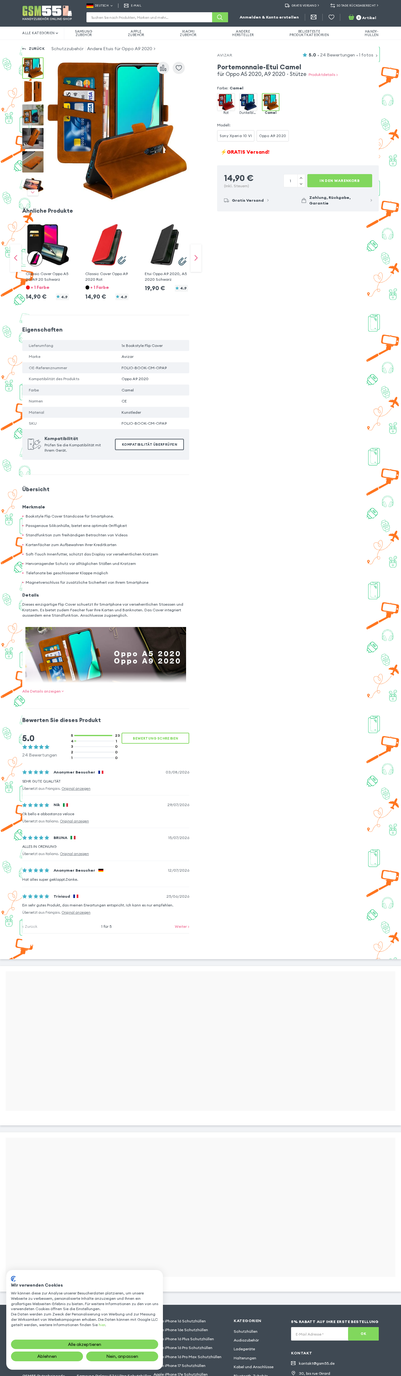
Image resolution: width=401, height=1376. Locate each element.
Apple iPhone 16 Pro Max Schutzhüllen (187, 1356)
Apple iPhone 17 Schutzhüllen (180, 1365)
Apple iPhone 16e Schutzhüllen (181, 1329)
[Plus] (301, 183)
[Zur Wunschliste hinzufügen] (179, 68)
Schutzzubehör (67, 48)
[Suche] (220, 17)
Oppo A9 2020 (272, 135)
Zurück (36, 48)
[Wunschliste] (331, 17)
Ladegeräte (244, 1349)
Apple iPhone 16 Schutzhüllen (180, 1321)
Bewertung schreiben (155, 738)
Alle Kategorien (38, 33)
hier (102, 1324)
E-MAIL (136, 5)
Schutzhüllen (246, 1331)
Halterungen (245, 1358)
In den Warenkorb (340, 180)
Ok (363, 1333)
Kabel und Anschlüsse (253, 1366)
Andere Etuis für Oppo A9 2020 (119, 48)
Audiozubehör (246, 1340)
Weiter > (182, 926)
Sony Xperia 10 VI (236, 135)
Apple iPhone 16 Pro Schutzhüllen (183, 1347)
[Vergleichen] (163, 68)
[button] (47, 252)
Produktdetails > (323, 74)
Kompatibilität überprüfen (149, 444)
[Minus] (301, 177)
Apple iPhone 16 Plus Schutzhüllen (184, 1338)
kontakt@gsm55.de (317, 1363)
